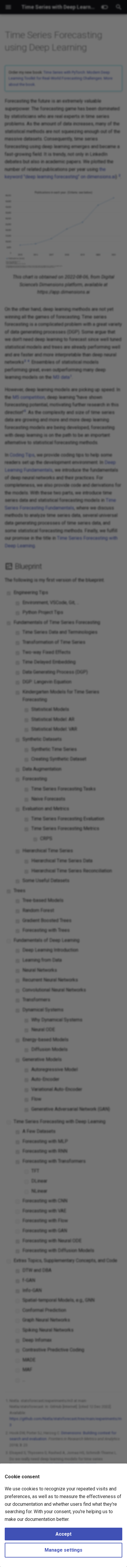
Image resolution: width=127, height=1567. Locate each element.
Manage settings (63, 1550)
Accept (63, 1534)
